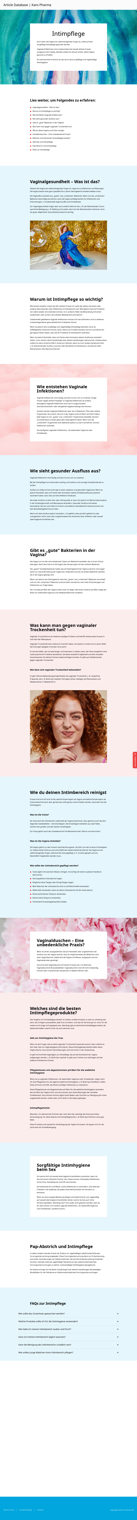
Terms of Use (8, 1510)
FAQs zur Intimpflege (41, 150)
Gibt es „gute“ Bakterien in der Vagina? (48, 122)
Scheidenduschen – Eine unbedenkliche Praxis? (52, 134)
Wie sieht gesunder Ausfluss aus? (46, 119)
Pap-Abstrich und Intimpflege (45, 146)
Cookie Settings (25, 1510)
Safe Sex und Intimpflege (43, 142)
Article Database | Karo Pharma (27, 5)
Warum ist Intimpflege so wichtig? (46, 111)
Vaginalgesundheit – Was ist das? (46, 107)
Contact (40, 1510)
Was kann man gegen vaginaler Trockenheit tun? (52, 126)
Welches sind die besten (42, 138)
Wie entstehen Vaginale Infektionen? (47, 115)
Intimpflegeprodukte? (61, 138)
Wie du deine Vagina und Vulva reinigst (48, 130)
